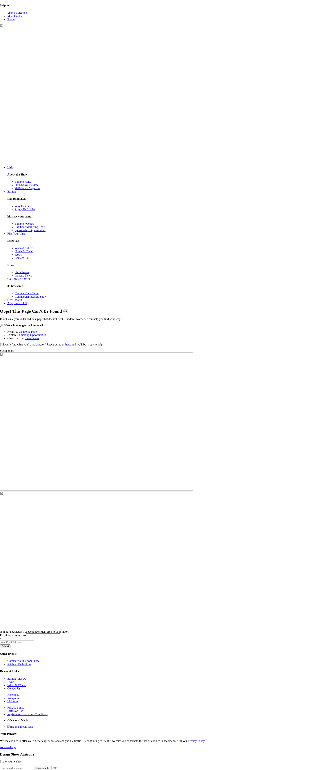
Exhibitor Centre (24, 223)
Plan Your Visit (16, 233)
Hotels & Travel (24, 251)
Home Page (30, 331)
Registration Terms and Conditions (27, 714)
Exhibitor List (23, 181)
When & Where (24, 248)
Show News (22, 272)
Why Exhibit (22, 206)
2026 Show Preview (26, 184)
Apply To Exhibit (25, 209)
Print (54, 767)
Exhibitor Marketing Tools (30, 226)
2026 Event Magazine (27, 188)
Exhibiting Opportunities (31, 334)
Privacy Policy (15, 707)
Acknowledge (8, 747)
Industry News (23, 275)
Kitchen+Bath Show (27, 293)
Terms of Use (15, 710)
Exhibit (11, 191)
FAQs (18, 254)
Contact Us (21, 257)
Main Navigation (17, 12)
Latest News (32, 338)
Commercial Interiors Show (31, 296)
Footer (11, 19)
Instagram (13, 698)
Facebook (13, 694)
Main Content (15, 16)
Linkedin (12, 701)
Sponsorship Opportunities (30, 230)
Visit (10, 167)
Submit (5, 646)
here (67, 344)
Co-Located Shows (18, 278)
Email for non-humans (13, 635)
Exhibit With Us (16, 678)
